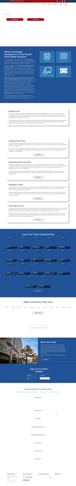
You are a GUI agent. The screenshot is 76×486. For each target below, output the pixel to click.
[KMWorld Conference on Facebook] (64, 1)
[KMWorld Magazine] (54, 462)
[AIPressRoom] (6, 462)
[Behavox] (20, 401)
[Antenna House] (14, 422)
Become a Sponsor (38, 326)
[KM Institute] (46, 462)
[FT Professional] (38, 438)
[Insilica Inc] (50, 422)
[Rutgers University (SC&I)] (62, 422)
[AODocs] (8, 401)
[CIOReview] (30, 462)
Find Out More (38, 154)
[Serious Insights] (62, 462)
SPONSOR (35, 19)
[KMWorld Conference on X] (59, 1)
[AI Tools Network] (14, 462)
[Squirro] (50, 406)
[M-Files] (68, 401)
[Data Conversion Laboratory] (26, 422)
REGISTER (15, 19)
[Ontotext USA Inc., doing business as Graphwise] (26, 406)
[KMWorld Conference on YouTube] (62, 1)
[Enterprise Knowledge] (38, 422)
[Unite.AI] (38, 467)
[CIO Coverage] (22, 462)
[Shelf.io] (38, 406)
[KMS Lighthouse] (44, 414)
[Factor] (20, 414)
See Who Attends (38, 312)
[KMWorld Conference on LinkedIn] (57, 1)
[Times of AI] (70, 462)
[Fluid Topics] (32, 414)
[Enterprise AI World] (38, 462)
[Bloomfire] (32, 401)
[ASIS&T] (38, 454)
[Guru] (56, 401)
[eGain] (44, 401)
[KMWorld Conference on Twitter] (23, 477)
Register (43, 4)
